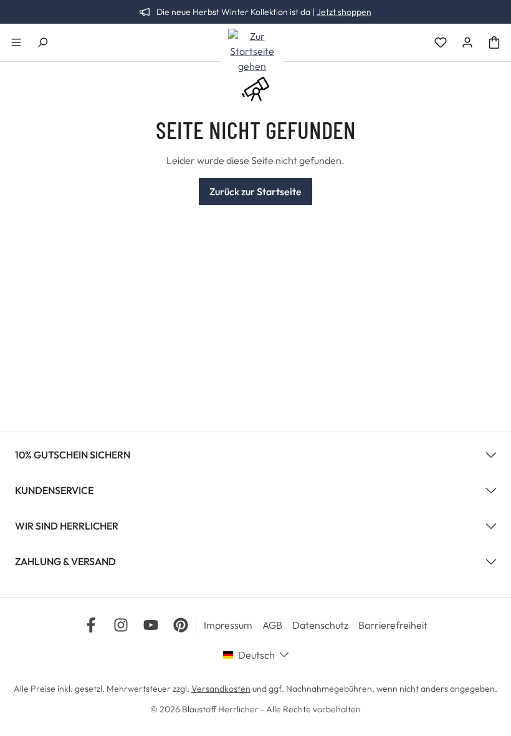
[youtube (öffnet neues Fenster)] (150, 624)
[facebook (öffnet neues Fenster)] (91, 624)
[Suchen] (42, 42)
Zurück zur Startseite (255, 191)
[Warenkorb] (494, 42)
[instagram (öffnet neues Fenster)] (120, 624)
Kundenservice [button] (54, 490)
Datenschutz (320, 625)
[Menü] (16, 42)
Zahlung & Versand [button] (65, 561)
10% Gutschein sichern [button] (72, 454)
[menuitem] (233, 624)
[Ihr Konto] (467, 42)
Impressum (228, 625)
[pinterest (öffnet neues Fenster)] (180, 624)
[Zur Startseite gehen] (252, 51)
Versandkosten (221, 688)
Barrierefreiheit (392, 625)
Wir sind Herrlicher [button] (66, 526)
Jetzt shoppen (344, 11)
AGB (272, 625)
